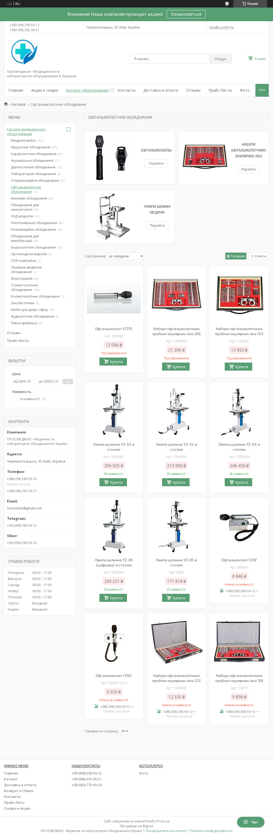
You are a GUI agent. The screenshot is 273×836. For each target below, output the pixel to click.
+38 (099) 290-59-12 (87, 773)
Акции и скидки (44, 90)
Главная (15, 90)
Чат (254, 822)
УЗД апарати (22, 216)
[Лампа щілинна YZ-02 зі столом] (176, 411)
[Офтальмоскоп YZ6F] (239, 526)
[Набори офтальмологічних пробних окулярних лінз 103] (239, 295)
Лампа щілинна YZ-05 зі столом (176, 562)
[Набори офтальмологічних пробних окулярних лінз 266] (176, 295)
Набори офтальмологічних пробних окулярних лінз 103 (239, 331)
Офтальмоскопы (156, 150)
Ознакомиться (186, 14)
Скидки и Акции (17, 808)
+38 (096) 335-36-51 (87, 779)
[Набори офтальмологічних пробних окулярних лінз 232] (176, 642)
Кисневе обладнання (29, 198)
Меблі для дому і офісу (29, 309)
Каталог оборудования (87, 90)
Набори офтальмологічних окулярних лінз (248, 150)
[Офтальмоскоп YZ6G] (114, 642)
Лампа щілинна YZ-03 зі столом (114, 447)
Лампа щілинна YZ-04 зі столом (239, 447)
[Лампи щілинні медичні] (113, 217)
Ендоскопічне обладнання (33, 247)
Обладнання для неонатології (25, 207)
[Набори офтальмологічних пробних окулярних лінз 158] (239, 642)
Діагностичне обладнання (33, 167)
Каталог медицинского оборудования (26, 131)
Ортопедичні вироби (29, 253)
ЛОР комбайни (23, 260)
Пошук (220, 58)
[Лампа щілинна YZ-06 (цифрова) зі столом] (114, 526)
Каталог (18, 104)
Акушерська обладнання (32, 160)
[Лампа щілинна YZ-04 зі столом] (239, 411)
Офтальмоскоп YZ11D (113, 328)
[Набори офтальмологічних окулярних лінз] (204, 158)
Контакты (126, 90)
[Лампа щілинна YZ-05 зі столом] (176, 526)
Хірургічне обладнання (30, 147)
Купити (116, 361)
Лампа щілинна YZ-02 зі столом (176, 447)
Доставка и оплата (160, 90)
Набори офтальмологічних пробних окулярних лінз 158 (239, 678)
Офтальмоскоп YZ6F (239, 560)
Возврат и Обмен (19, 790)
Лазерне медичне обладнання (26, 269)
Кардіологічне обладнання (34, 153)
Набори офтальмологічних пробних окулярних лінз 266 (176, 331)
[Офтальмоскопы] (112, 158)
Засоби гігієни (22, 303)
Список (261, 256)
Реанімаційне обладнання (33, 229)
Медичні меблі (23, 140)
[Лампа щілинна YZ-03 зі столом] (114, 411)
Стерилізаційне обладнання (35, 180)
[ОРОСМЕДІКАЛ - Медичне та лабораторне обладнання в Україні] (23, 52)
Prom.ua (163, 821)
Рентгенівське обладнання (34, 222)
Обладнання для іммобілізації (25, 238)
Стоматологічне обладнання (24, 287)
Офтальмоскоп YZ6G (114, 675)
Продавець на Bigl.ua (136, 826)
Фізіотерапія (22, 278)
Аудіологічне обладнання (32, 316)
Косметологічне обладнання (35, 296)
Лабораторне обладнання (33, 173)
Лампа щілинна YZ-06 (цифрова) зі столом (114, 562)
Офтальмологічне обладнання (26, 189)
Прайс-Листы (220, 90)
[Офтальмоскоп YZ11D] (114, 295)
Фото (245, 90)
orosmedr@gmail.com (24, 508)
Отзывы (193, 90)
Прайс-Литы (14, 802)
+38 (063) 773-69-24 (87, 784)
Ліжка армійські (24, 322)
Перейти (156, 163)
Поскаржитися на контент (166, 831)
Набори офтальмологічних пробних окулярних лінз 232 (176, 678)
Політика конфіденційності (211, 831)
